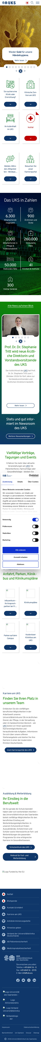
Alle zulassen (20, 550)
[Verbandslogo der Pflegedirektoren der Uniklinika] (11, 1018)
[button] (6, 67)
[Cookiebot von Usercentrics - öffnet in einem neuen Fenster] (29, 475)
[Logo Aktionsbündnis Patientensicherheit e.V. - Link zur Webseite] (12, 1002)
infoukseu (27, 973)
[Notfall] (27, 2)
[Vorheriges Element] (16, 71)
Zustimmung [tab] (7, 482)
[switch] (35, 526)
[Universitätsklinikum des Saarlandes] (9, 2)
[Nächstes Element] (25, 71)
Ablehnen (20, 564)
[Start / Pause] (20, 71)
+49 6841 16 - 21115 (28, 970)
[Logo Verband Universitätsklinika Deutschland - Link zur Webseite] (11, 1010)
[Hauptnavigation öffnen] (37, 2)
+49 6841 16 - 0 (30, 967)
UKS (18, 386)
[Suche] (32, 2)
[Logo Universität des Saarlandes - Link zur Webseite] (11, 994)
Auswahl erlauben (20, 557)
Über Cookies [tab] (33, 482)
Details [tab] (20, 482)
